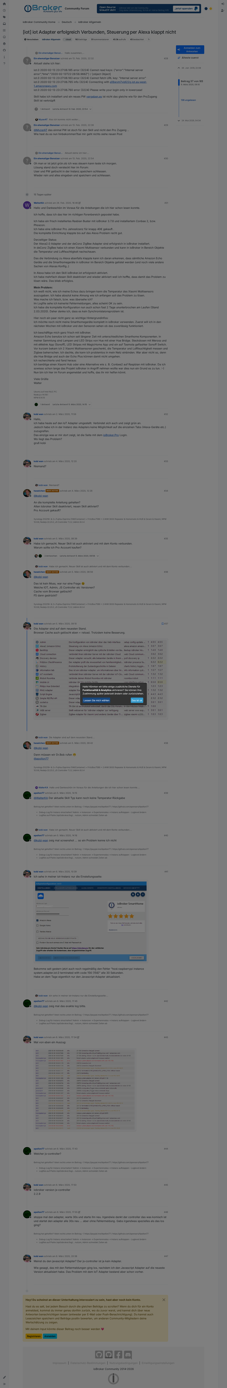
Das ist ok (137, 700)
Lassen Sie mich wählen (96, 700)
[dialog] (113, 694)
